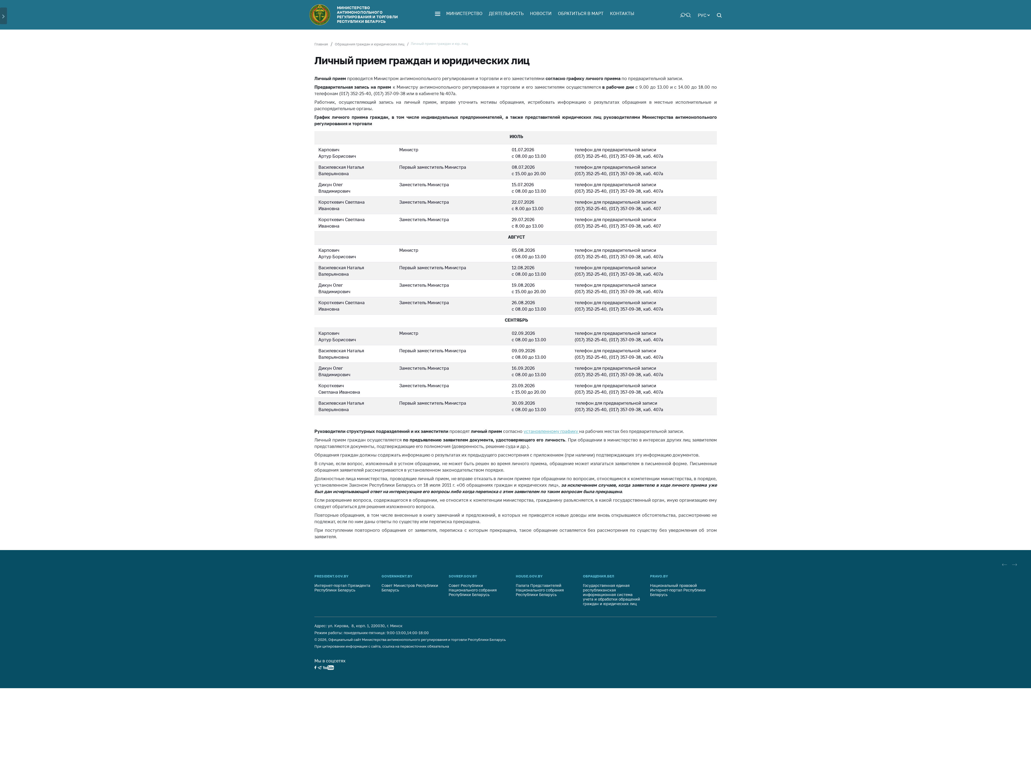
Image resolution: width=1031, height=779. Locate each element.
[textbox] (704, 15)
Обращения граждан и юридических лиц (369, 44)
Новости (540, 13)
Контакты (622, 13)
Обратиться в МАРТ (581, 13)
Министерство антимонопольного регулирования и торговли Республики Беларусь (367, 14)
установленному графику (551, 431)
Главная (321, 44)
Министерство (464, 13)
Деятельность (506, 13)
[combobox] (704, 15)
